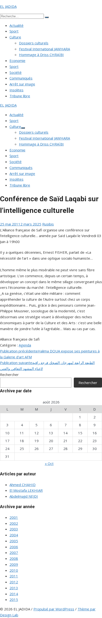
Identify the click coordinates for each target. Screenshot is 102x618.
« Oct (49, 463)
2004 (13, 535)
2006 (13, 546)
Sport (14, 31)
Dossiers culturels (33, 43)
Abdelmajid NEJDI (23, 496)
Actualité (16, 25)
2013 (13, 587)
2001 (13, 517)
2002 (13, 523)
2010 (13, 570)
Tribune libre (19, 96)
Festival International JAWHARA (44, 49)
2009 (13, 564)
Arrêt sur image (22, 84)
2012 (13, 582)
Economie (17, 60)
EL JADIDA (8, 6)
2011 (13, 576)
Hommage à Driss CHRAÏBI (41, 54)
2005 (13, 540)
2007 (13, 552)
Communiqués (20, 78)
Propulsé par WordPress (53, 609)
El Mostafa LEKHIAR (26, 490)
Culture (15, 37)
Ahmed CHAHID (22, 484)
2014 (13, 593)
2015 (13, 599)
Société (15, 72)
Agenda (25, 345)
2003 (13, 529)
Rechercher (9, 374)
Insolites (16, 90)
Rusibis (48, 224)
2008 (13, 558)
